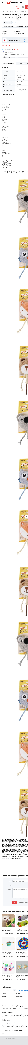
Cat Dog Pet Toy (6, 1030)
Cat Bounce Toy (6, 1015)
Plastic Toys (6, 1023)
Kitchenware (19, 996)
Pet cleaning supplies (7, 999)
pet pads (4, 993)
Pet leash (4, 996)
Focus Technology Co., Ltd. (19, 1038)
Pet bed (17, 999)
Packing (18, 993)
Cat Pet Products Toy (8, 1026)
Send (15, 902)
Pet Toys (11, 11)
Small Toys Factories (17, 1023)
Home (3, 11)
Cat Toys (16, 11)
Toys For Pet (19, 1026)
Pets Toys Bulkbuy (18, 1030)
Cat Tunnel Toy (17, 1015)
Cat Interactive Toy (24, 11)
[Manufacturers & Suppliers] (14, 2)
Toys (7, 11)
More (3, 1033)
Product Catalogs (23, 990)
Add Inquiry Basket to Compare (10, 58)
